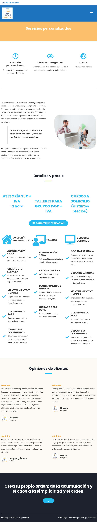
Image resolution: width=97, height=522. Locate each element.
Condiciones (91, 517)
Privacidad (73, 517)
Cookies (81, 517)
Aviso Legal (62, 517)
